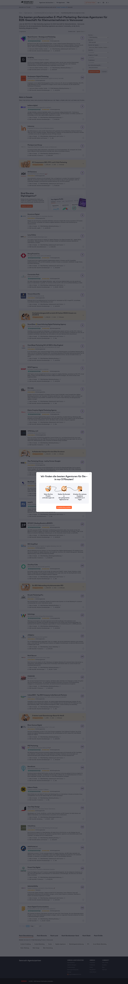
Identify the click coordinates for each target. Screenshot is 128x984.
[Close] (90, 474)
